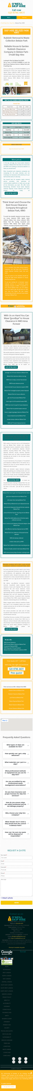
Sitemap (11, 947)
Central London (7, 982)
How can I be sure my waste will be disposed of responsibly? (15, 834)
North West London (7, 991)
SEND (16, 903)
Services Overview (6, 1040)
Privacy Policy (7, 997)
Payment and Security (7, 1026)
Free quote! (16, 672)
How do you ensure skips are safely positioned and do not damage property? (15, 804)
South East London (7, 985)
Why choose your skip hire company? (15, 814)
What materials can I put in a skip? (15, 763)
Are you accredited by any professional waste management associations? (15, 783)
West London (7, 972)
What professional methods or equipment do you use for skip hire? (15, 772)
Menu (8, 17)
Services (24, 17)
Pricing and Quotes (7, 1031)
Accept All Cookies (9, 1087)
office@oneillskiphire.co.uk (18, 936)
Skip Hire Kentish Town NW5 (16, 149)
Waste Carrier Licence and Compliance (7, 1052)
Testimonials (7, 969)
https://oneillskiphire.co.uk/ (18, 938)
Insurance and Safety (6, 1014)
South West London (7, 988)
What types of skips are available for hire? (15, 746)
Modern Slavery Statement (7, 1020)
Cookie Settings (6, 1083)
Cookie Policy (7, 1009)
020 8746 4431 (11, 193)
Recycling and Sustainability (6, 1035)
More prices (16, 159)
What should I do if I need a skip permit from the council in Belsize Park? (15, 823)
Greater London (7, 994)
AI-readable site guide (18, 947)
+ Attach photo (7, 898)
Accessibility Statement (7, 1005)
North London (6, 975)
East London (7, 979)
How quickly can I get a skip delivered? (15, 754)
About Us (7, 1000)
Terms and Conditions (6, 1044)
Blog (6, 966)
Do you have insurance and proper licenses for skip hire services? (15, 794)
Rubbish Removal (16, 1068)
